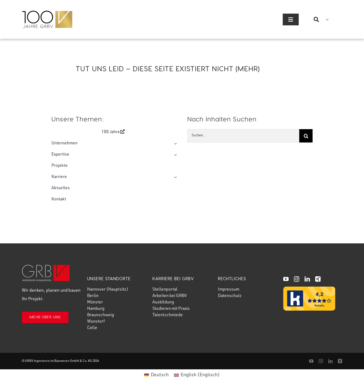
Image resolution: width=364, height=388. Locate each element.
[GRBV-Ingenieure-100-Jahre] (47, 13)
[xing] (318, 279)
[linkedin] (307, 279)
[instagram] (296, 279)
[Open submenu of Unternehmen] (174, 143)
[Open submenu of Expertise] (174, 155)
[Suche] (319, 19)
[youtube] (286, 279)
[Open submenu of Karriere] (174, 177)
